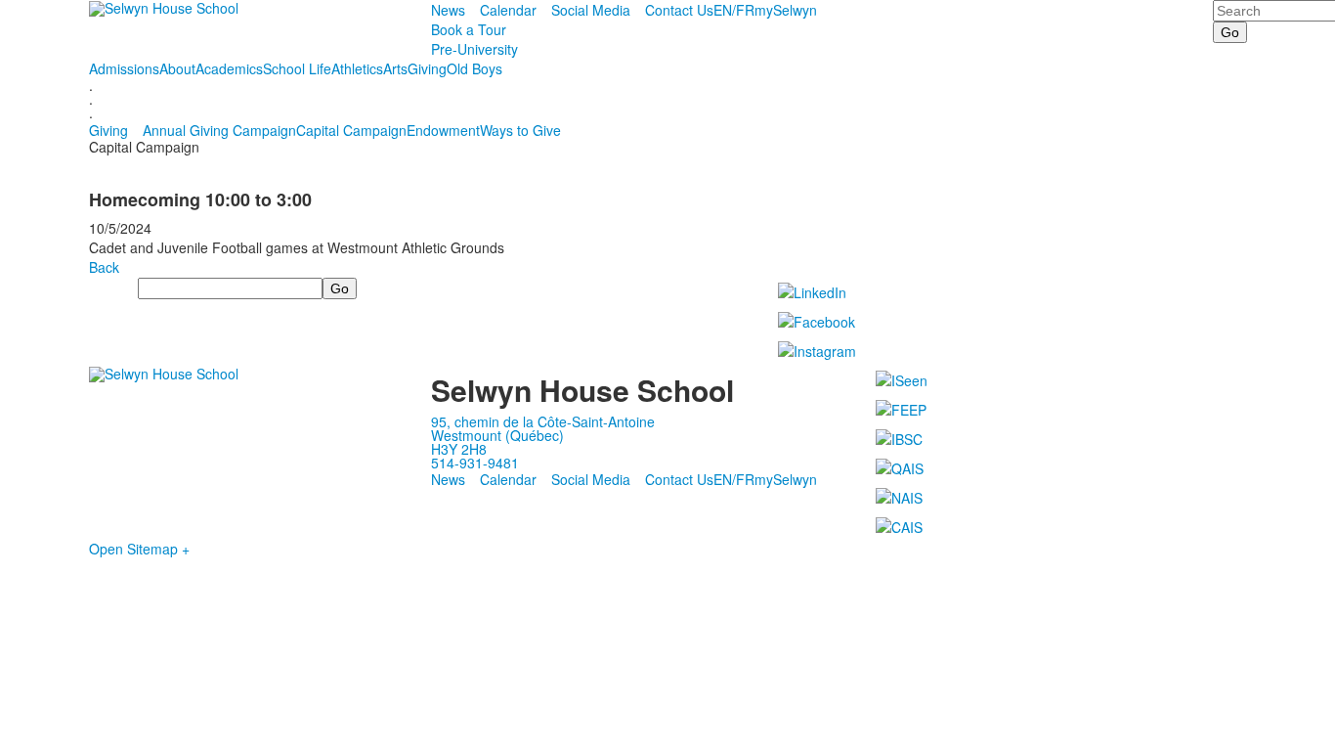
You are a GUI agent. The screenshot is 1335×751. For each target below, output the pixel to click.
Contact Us (679, 10)
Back (104, 267)
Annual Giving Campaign (219, 130)
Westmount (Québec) (497, 435)
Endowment (443, 130)
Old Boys (474, 68)
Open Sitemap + (139, 548)
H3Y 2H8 (459, 449)
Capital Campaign (351, 130)
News (448, 10)
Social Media (590, 10)
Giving (427, 68)
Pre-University (474, 49)
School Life (297, 68)
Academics (229, 68)
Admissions (124, 68)
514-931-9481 (475, 462)
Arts (395, 68)
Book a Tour (468, 29)
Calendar (508, 10)
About (177, 68)
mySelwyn (785, 10)
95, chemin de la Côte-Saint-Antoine (543, 421)
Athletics (357, 68)
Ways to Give (520, 130)
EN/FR (733, 10)
